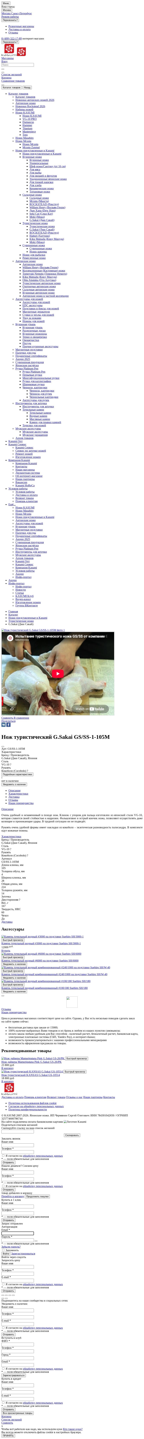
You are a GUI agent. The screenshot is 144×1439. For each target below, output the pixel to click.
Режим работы (10, 16)
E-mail (6, 1277)
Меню (6, 3)
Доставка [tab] (13, 796)
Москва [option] (6, 13)
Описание (7, 809)
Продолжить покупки (37, 1196)
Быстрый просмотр (13, 940)
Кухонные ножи (39, 160)
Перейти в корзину (12, 1196)
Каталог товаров (11, 87)
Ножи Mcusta (30, 144)
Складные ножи (39, 197)
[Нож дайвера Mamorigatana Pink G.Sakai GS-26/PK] (33, 1058)
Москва (7, 10)
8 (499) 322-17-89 (11, 38)
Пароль (6, 1236)
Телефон (7, 1148)
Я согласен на (34, 1155)
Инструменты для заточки (38, 406)
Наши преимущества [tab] (21, 803)
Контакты (109, 1097)
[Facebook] (8, 725)
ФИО (5, 1340)
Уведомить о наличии (14, 784)
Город (6, 1354)
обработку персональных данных (43, 1155)
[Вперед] (6, 1298)
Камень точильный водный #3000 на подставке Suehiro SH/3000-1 (41, 943)
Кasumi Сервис (24, 447)
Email (5, 1229)
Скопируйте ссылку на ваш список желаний (28, 1128)
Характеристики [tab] (18, 793)
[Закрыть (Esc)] (2, 1295)
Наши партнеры (93, 1097)
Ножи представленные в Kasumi (41, 153)
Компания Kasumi (26, 463)
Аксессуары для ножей (36, 302)
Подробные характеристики (17, 774)
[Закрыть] (2, 995)
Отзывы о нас (74, 1097)
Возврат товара (56, 1097)
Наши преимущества (14, 1012)
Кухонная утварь (32, 327)
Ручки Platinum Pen (33, 371)
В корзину (7, 1068)
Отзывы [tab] (13, 799)
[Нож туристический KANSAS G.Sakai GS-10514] (32, 1071)
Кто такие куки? (73, 1429)
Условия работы (25, 491)
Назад (27, 87)
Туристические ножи (42, 226)
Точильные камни (40, 412)
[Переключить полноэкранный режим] (9, 1295)
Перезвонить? (10, 20)
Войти (6, 1253)
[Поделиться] (6, 1295)
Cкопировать (72, 1135)
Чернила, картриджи (42, 390)
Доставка (6, 921)
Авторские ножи (32, 264)
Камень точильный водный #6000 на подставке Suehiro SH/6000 (39, 960)
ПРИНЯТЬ (8, 1435)
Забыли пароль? (11, 1246)
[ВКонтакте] (3, 725)
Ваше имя (7, 1141)
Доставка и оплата (12, 1097)
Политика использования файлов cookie (32, 1103)
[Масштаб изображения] (13, 1295)
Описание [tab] (14, 790)
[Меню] (2, 84)
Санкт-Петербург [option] (21, 13)
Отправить (8, 1162)
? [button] (10, 764)
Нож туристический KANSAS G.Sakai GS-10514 (30, 1075)
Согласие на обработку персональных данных (36, 1106)
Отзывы (6, 1009)
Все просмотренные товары (17, 1413)
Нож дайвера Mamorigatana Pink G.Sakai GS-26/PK (31, 1061)
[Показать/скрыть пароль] (36, 1241)
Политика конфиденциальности (27, 1109)
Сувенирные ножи (41, 248)
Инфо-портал (23, 586)
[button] (8, 721)
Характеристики (11, 836)
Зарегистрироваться (23, 1253)
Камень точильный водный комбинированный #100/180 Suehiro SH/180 (44, 987)
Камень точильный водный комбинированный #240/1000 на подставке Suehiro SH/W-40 (54, 974)
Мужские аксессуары (35, 431)
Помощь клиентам (35, 1097)
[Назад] (2, 1298)
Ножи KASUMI (31, 115)
